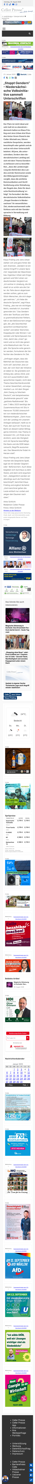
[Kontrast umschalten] (31, 1475)
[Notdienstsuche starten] (27, 1038)
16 (18, 1075)
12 (29, 1072)
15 (14, 1075)
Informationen (19, 1427)
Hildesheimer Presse (18, 1470)
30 (17, 1081)
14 (10, 1075)
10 (21, 1072)
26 (28, 1078)
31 (21, 1081)
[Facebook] (4, 4)
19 (29, 1075)
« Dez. (10, 1085)
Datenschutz (18, 1451)
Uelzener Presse (16, 1475)
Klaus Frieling (10, 698)
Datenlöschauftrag (21, 1448)
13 (7, 1075)
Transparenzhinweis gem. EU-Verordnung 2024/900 (20, 48)
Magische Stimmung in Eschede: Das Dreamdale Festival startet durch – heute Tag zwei (17, 629)
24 (21, 1078)
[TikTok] (10, 4)
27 (7, 1081)
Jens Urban (16, 694)
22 (14, 1078)
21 (10, 1078)
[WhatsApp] (16, 4)
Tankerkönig (11, 850)
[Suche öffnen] (30, 34)
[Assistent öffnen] (5, 1478)
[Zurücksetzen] (31, 1480)
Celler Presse (18, 1420)
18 (25, 1075)
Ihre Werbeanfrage (19, 1431)
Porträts (16, 1435)
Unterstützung (19, 1443)
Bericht (24, 74)
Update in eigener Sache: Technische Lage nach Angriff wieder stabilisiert (17, 685)
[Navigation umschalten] (4, 29)
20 (7, 1078)
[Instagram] (7, 4)
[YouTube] (13, 4)
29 (14, 1081)
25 (25, 1078)
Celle (29, 74)
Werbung (16, 1446)
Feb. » (25, 1085)
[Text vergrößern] (31, 1465)
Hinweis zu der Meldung (12, 510)
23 (17, 1078)
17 (21, 1075)
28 (10, 1081)
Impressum (17, 1453)
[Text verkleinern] (31, 1470)
